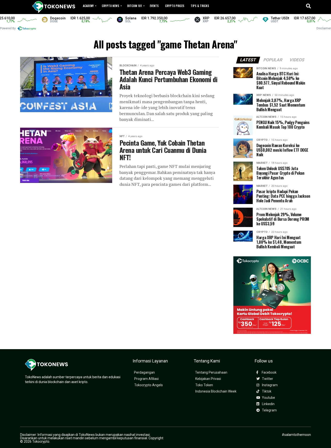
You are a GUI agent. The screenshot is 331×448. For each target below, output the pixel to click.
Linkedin (268, 404)
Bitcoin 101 (134, 6)
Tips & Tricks (200, 6)
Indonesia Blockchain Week (215, 391)
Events (154, 6)
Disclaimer (323, 28)
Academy (88, 6)
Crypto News (110, 6)
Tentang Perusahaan (211, 372)
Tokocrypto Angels (148, 385)
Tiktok (266, 391)
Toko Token (204, 385)
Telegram (269, 410)
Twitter (267, 379)
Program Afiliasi (146, 379)
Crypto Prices (174, 6)
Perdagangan (144, 372)
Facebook (268, 372)
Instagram (269, 385)
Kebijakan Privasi (208, 379)
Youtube (268, 398)
